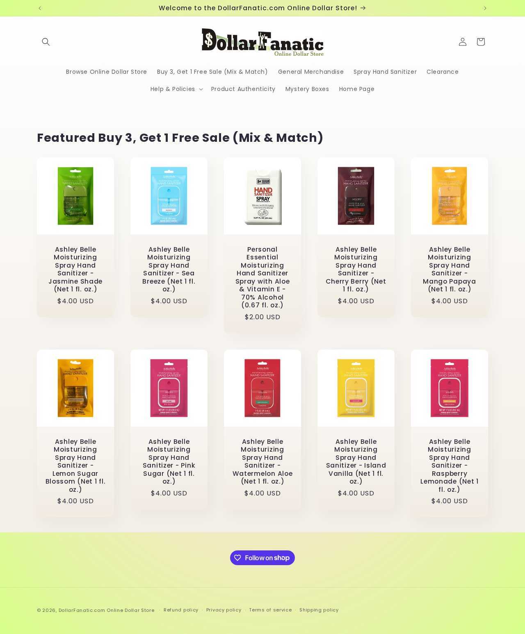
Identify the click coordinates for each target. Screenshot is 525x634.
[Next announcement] (485, 8)
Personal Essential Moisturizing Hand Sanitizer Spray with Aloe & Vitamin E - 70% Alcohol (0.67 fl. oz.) (262, 277)
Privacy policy (224, 610)
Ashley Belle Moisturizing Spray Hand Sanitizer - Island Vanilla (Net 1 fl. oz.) (356, 462)
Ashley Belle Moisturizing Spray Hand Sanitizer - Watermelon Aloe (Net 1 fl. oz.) (263, 462)
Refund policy (181, 610)
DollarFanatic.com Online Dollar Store (107, 610)
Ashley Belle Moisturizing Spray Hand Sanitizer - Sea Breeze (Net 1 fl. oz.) (168, 269)
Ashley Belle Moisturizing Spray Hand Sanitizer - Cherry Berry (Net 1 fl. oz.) (356, 269)
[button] (46, 42)
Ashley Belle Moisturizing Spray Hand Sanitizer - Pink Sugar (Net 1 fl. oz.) (169, 462)
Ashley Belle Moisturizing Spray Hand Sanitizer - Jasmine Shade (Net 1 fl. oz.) (75, 269)
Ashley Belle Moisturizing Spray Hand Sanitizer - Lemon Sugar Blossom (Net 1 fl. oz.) (76, 465)
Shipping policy (319, 610)
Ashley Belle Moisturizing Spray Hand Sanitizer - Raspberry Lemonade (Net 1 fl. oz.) (449, 465)
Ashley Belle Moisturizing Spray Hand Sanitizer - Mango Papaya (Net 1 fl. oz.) (449, 269)
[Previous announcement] (40, 8)
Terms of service (270, 610)
